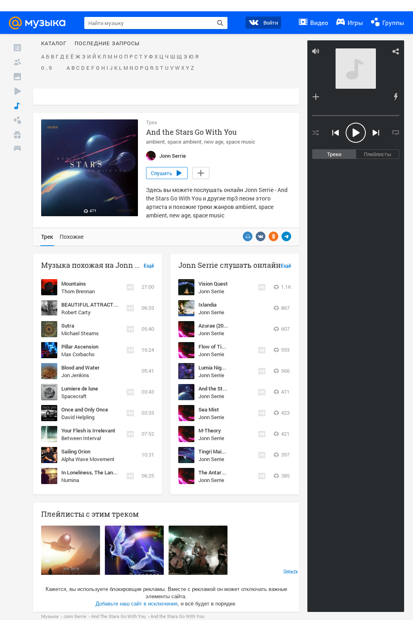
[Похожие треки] (395, 96)
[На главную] (41, 23)
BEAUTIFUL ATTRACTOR (91, 304)
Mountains (73, 283)
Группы (392, 23)
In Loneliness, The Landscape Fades (103, 472)
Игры (354, 23)
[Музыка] (17, 105)
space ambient (184, 141)
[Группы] (17, 120)
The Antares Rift (217, 472)
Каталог (54, 43)
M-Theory (209, 430)
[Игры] (17, 149)
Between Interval (81, 438)
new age (213, 141)
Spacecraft (74, 396)
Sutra (67, 325)
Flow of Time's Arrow (222, 346)
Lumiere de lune (79, 388)
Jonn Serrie (211, 291)
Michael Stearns (80, 333)
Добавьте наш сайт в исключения (136, 604)
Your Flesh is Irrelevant (88, 430)
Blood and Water (80, 367)
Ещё (149, 266)
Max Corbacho (77, 354)
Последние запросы (107, 43)
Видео (318, 23)
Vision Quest (213, 283)
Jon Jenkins (75, 375)
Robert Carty (76, 312)
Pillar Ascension (79, 346)
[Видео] (17, 91)
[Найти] (220, 23)
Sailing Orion (75, 451)
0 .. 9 (46, 68)
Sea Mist (208, 409)
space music (240, 141)
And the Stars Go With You (229, 388)
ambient (155, 141)
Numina (70, 480)
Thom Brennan (78, 291)
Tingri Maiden (214, 451)
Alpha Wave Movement (88, 459)
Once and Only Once (84, 409)
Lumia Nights (213, 367)
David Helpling (77, 417)
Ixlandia (207, 304)
